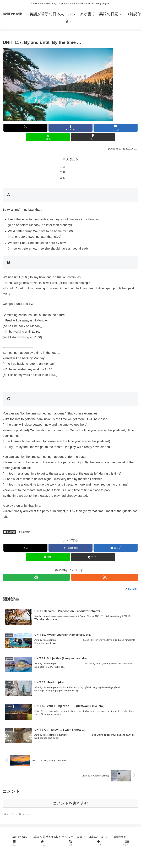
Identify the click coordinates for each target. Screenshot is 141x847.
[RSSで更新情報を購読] (104, 577)
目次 (65, 159)
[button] (93, 137)
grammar (11, 532)
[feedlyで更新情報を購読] (36, 577)
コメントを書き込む (70, 803)
